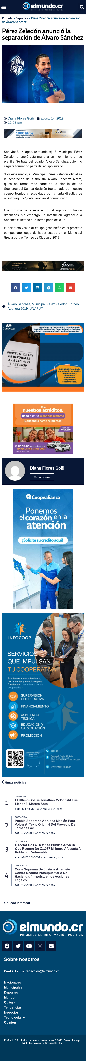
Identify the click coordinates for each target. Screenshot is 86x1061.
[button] (4, 7)
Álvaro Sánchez (19, 304)
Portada (7, 18)
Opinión (10, 1022)
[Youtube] (29, 946)
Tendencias (13, 1007)
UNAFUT (36, 308)
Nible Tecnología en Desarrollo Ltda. (42, 1043)
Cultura (9, 1002)
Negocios (11, 1012)
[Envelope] (51, 946)
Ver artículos (42, 477)
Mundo (9, 997)
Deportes (22, 18)
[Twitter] (18, 946)
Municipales (13, 987)
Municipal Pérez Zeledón (49, 304)
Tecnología (12, 1017)
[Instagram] (40, 946)
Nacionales (12, 982)
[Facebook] (7, 946)
